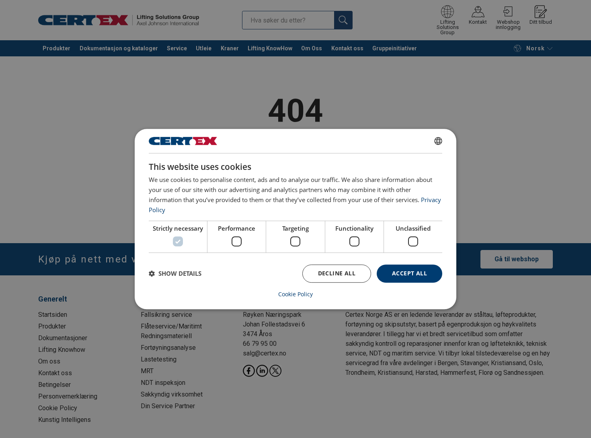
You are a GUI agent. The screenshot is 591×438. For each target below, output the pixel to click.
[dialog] (295, 219)
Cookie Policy (295, 294)
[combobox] (438, 141)
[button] (175, 273)
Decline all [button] (336, 273)
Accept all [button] (409, 273)
